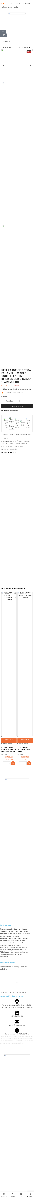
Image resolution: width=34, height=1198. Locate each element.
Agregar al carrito (18, 406)
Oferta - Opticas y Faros (15, 446)
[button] (3, 32)
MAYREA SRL (17, 1049)
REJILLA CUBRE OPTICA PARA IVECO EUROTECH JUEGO (8, 750)
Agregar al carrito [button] (9, 740)
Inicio (5, 47)
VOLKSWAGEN (24, 47)
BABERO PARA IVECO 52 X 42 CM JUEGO (23, 750)
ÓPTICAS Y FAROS (24, 441)
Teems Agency (5, 1051)
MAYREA (12, 441)
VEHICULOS (12, 47)
